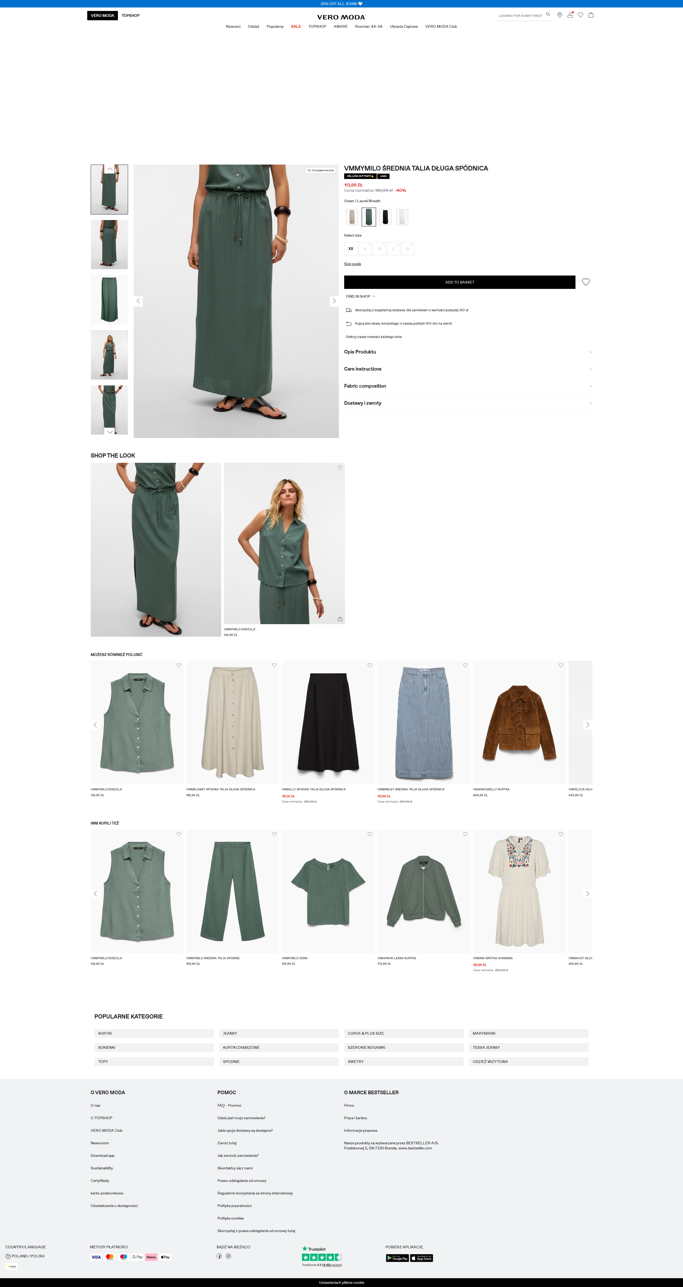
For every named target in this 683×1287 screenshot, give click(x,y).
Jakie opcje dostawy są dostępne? (245, 1130)
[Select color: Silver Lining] (352, 217)
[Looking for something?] (548, 14)
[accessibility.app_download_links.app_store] (422, 1261)
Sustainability (102, 1168)
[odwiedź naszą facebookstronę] (219, 1257)
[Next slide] (587, 725)
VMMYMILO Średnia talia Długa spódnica (416, 168)
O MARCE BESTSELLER (371, 1092)
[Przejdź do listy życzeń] (580, 16)
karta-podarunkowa (107, 1193)
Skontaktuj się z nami (235, 1168)
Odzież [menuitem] (253, 26)
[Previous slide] (95, 725)
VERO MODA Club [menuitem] (441, 26)
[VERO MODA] (341, 18)
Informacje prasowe (360, 1130)
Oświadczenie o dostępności (114, 1206)
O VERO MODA (108, 1092)
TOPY (103, 1061)
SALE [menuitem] (296, 26)
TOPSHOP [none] (131, 15)
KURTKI (105, 1033)
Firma (349, 1105)
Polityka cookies (230, 1218)
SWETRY (356, 1061)
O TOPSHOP (101, 1118)
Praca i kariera (355, 1118)
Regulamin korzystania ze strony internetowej (255, 1193)
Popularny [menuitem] (275, 26)
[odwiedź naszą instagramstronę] (228, 1257)
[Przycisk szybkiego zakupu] (340, 619)
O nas (95, 1105)
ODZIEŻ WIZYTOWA (490, 1061)
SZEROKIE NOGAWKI (366, 1047)
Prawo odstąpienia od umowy (241, 1180)
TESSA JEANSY (486, 1047)
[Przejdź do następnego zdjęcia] (109, 432)
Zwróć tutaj (227, 1143)
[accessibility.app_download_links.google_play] (398, 1261)
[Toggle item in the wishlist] (585, 282)
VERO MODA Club (106, 1130)
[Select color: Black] (385, 217)
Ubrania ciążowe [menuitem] (404, 26)
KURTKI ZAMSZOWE (241, 1047)
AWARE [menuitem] (341, 26)
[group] (137, 736)
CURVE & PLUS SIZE (366, 1033)
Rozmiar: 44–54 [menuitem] (369, 26)
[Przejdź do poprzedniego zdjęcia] (109, 168)
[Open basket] (591, 15)
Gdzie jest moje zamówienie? (241, 1118)
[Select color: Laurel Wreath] (369, 217)
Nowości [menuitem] (233, 26)
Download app (102, 1155)
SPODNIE (231, 1061)
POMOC (226, 1092)
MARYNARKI (484, 1033)
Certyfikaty (100, 1180)
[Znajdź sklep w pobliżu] (559, 16)
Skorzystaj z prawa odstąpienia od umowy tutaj (256, 1231)
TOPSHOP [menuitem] (317, 26)
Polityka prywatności (234, 1206)
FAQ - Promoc (229, 1105)
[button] (351, 248)
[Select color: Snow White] (402, 217)
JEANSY (230, 1033)
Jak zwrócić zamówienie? (238, 1155)
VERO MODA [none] (102, 15)
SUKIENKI (106, 1047)
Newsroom (100, 1143)
